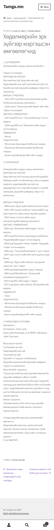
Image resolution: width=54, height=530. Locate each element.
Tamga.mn (13, 6)
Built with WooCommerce (16, 513)
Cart (41, 522)
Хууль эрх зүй (20, 18)
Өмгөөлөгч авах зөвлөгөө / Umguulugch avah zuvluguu (13, 474)
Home (9, 18)
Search (27, 525)
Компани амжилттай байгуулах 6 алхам (40, 470)
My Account (9, 525)
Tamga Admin (34, 30)
